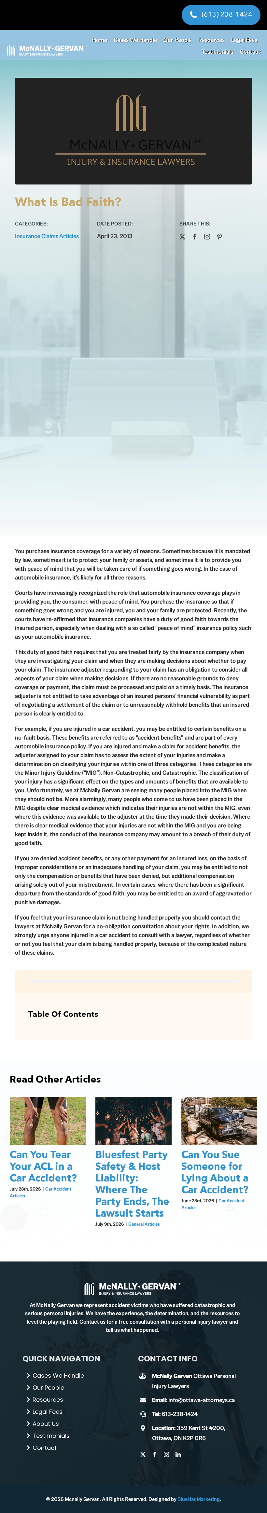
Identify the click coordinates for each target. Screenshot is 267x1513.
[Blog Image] (132, 1284)
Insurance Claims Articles (47, 236)
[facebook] (195, 236)
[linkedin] (178, 1454)
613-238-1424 (180, 1414)
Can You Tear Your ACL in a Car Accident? (43, 1167)
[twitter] (182, 236)
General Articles (144, 1224)
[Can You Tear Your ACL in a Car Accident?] (48, 1121)
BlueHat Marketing (198, 1499)
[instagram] (207, 236)
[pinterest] (219, 236)
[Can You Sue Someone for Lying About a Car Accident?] (219, 1121)
